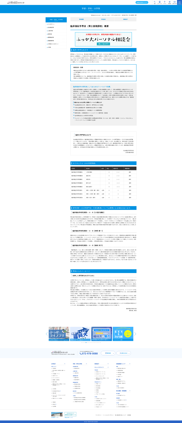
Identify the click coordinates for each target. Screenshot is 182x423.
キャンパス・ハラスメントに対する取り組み (59, 396)
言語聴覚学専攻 (77, 388)
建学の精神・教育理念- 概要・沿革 (59, 371)
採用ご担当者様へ (121, 387)
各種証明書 (98, 400)
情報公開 (54, 393)
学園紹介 (54, 402)
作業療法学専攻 (77, 386)
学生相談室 (98, 387)
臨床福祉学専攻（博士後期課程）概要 (129, 15)
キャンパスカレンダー (100, 376)
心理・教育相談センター (122, 404)
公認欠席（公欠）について (101, 398)
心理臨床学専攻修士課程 (79, 401)
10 (94, 342)
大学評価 (54, 388)
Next (135, 334)
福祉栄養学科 (76, 379)
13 (98, 342)
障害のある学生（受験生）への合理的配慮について (59, 384)
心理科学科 (76, 373)
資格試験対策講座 (121, 372)
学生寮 (97, 392)
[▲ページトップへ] (179, 420)
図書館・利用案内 (56, 379)
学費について (98, 383)
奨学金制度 (98, 385)
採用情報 (129, 415)
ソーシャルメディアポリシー (108, 415)
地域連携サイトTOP (121, 400)
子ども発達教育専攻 (78, 393)
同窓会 (54, 404)
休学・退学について (100, 404)
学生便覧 (54, 406)
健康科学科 (76, 377)
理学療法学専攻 (77, 384)
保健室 (97, 390)
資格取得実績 (120, 370)
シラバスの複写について (100, 402)
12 (97, 342)
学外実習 (119, 374)
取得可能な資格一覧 (121, 368)
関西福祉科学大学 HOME (95, 15)
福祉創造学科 (76, 368)
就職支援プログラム (121, 381)
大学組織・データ (56, 373)
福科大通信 (55, 381)
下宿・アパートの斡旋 (100, 394)
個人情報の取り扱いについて (120, 415)
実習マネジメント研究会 (57, 398)
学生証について (99, 406)
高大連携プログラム (121, 395)
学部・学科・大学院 (106, 15)
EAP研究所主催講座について (123, 406)
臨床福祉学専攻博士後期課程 (79, 399)
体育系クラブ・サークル (100, 371)
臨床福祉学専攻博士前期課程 (79, 397)
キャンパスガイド (56, 377)
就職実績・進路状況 (121, 383)
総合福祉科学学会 (56, 391)
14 (100, 342)
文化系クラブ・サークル (100, 373)
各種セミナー (120, 376)
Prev (47, 334)
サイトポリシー (99, 415)
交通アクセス (55, 375)
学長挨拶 (54, 368)
